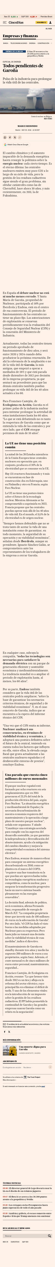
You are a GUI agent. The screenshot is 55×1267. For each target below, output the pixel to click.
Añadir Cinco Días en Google (17, 145)
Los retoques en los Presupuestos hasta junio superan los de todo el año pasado (25, 1206)
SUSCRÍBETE (41, 22)
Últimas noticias (12, 1183)
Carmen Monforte (26, 1053)
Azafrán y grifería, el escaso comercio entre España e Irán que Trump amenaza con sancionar (27, 1214)
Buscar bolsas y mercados (16, 1228)
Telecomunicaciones (18, 43)
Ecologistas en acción (12, 1067)
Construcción (43, 43)
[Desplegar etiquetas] (50, 1067)
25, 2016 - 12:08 (31, 130)
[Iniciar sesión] (50, 22)
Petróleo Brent (46, 17)
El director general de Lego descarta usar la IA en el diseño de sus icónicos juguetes (27, 1189)
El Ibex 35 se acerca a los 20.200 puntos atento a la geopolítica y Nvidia (38, 53)
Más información (9, 1080)
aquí (43, 1086)
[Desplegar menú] (5, 22)
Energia (32, 43)
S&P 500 (25, 17)
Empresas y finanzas (20, 36)
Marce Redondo (27, 126)
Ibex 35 (7, 17)
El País (48, 28)
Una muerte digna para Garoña (32, 1048)
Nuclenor (27, 1067)
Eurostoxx (15, 1242)
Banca (5, 43)
